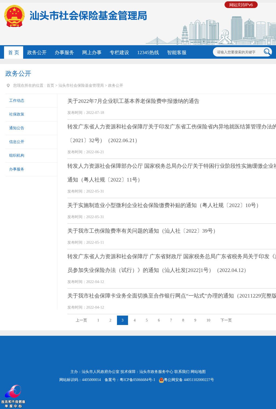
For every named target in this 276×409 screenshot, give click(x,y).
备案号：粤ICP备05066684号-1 (130, 380)
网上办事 (92, 52)
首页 (50, 85)
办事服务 (64, 52)
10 (208, 320)
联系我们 (181, 372)
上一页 (81, 320)
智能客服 (177, 52)
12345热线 (148, 52)
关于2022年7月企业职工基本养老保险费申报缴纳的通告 (133, 101)
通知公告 (16, 128)
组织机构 (16, 155)
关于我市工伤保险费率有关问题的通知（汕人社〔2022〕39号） (142, 231)
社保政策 (16, 114)
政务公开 (37, 52)
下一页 (226, 320)
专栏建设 (119, 52)
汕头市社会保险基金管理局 (81, 85)
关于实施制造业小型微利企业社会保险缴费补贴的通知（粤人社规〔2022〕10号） (164, 205)
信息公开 (16, 142)
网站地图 (198, 372)
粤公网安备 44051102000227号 (189, 380)
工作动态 (16, 101)
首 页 (13, 52)
